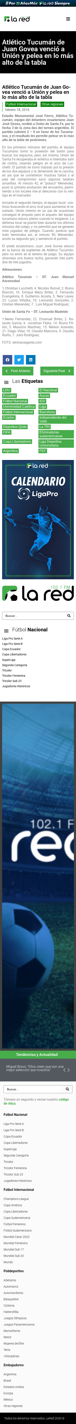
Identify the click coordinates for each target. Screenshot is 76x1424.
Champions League (16, 1199)
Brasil (7, 1380)
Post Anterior (20, 371)
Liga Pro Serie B (14, 1130)
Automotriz (11, 1286)
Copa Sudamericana (17, 1218)
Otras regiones (52, 104)
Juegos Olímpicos (15, 1318)
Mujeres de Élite (14, 1343)
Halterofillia (11, 1312)
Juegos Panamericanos (19, 1324)
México (8, 1399)
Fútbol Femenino (15, 1224)
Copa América (13, 1205)
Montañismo (12, 1331)
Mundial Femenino (16, 1243)
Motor (8, 1337)
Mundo (8, 1262)
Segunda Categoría (16, 1155)
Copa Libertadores (16, 1142)
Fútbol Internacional (21, 104)
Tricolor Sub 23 (13, 1174)
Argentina (10, 1374)
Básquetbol (11, 1299)
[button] (68, 19)
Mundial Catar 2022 (17, 1236)
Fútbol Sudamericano (18, 1230)
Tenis (7, 1349)
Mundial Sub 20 (14, 1255)
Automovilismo (13, 1293)
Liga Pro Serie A (14, 1123)
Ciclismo (9, 1305)
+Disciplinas (11, 1356)
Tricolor (8, 1161)
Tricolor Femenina (15, 1168)
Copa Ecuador (13, 1136)
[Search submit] (69, 615)
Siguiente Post (54, 371)
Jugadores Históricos (18, 1180)
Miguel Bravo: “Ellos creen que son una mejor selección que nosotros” (35, 1068)
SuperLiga (10, 1149)
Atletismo (10, 1280)
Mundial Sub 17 (14, 1249)
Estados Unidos (14, 1387)
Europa (8, 1393)
